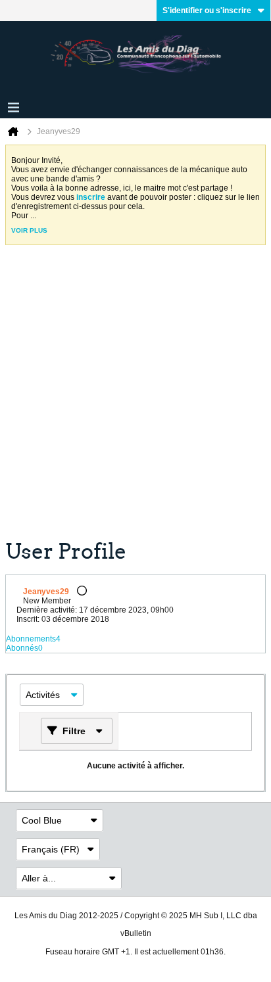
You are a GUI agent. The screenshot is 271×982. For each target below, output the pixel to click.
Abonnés (22, 648)
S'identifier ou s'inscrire (206, 10)
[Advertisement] (135, 397)
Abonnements (31, 638)
